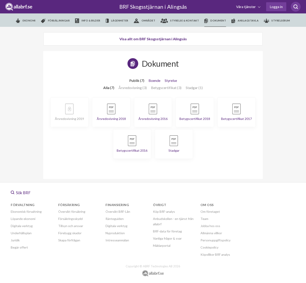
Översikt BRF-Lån (118, 211)
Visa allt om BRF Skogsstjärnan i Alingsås (153, 39)
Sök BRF (23, 192)
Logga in (276, 6)
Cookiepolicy (209, 247)
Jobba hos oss (210, 226)
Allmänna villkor (211, 233)
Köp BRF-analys (164, 211)
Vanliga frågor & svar (167, 238)
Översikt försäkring (71, 211)
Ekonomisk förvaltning (26, 211)
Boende (154, 80)
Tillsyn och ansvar (70, 226)
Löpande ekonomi (23, 219)
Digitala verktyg (22, 226)
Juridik (15, 240)
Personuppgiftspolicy (215, 240)
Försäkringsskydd (70, 219)
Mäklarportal (161, 245)
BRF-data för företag (167, 231)
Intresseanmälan (117, 240)
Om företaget (210, 211)
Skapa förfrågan (69, 240)
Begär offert (19, 247)
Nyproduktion (115, 233)
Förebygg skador (70, 233)
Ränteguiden (115, 219)
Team (204, 219)
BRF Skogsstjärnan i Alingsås (153, 6)
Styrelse (171, 80)
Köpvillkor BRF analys (215, 254)
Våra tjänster (246, 6)
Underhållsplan (21, 233)
